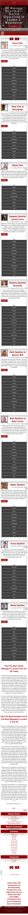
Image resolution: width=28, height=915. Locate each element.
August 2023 (14, 850)
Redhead (14, 532)
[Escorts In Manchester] (14, 877)
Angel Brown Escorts (14, 892)
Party (14, 95)
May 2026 (14, 837)
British (14, 71)
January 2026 (14, 842)
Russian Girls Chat (14, 890)
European (14, 259)
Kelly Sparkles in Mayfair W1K (18, 353)
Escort (14, 86)
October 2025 (14, 845)
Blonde (14, 68)
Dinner (14, 77)
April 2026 (14, 839)
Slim (14, 98)
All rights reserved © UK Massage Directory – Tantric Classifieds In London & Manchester (14, 910)
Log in (14, 2)
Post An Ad (14, 26)
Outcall (14, 92)
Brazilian (14, 307)
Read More (4, 61)
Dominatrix (14, 83)
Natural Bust (14, 89)
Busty (14, 74)
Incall (14, 329)
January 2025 (14, 849)
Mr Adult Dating (14, 887)
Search (13, 808)
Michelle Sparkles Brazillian (17, 284)
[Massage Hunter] (14, 907)
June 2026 (14, 836)
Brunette (14, 133)
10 (16, 867)
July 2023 (14, 852)
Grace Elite (17, 43)
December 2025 (14, 844)
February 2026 (14, 841)
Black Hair (14, 567)
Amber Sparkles (17, 484)
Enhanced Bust (14, 196)
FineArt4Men (14, 897)
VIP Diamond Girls (14, 899)
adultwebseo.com (17, 803)
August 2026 (14, 834)
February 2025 (14, 847)
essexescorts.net (14, 885)
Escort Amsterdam (14, 901)
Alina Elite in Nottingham (18, 108)
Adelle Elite (17, 165)
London (14, 262)
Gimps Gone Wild (14, 894)
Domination (14, 80)
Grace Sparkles (18, 543)
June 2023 (14, 853)
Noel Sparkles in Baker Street (17, 420)
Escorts (14, 861)
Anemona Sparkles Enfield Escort (17, 218)
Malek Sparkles (18, 605)
